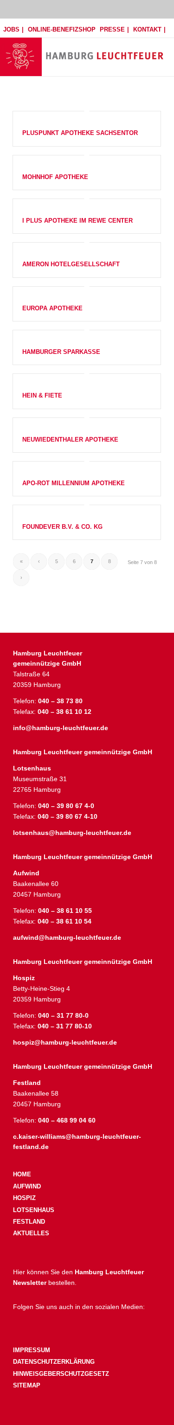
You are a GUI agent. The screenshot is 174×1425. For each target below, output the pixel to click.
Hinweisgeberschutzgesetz (61, 1373)
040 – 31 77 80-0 (63, 1015)
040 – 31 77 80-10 (65, 1026)
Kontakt (147, 29)
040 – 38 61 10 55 (65, 910)
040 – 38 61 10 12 (64, 711)
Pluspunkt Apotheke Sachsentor (80, 132)
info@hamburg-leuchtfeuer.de (60, 728)
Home (22, 1174)
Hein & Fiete (42, 395)
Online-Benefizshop (62, 29)
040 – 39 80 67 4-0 (66, 805)
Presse (112, 29)
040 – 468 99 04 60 (67, 1120)
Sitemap (26, 1385)
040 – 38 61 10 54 (64, 921)
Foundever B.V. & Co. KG (62, 526)
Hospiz (24, 1197)
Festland (29, 1221)
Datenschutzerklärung (54, 1361)
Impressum (31, 1350)
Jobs (11, 29)
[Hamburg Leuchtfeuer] (104, 45)
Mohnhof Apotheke (55, 176)
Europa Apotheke (52, 308)
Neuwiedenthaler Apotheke (70, 439)
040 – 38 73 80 (60, 701)
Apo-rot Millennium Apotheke (73, 483)
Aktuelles (31, 1233)
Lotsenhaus (33, 1210)
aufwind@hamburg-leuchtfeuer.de (67, 937)
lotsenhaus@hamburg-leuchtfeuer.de (72, 832)
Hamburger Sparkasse (61, 351)
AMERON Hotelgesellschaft (71, 264)
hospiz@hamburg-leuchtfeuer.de (65, 1042)
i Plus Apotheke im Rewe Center (77, 220)
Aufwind (27, 1186)
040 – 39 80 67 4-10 (67, 816)
